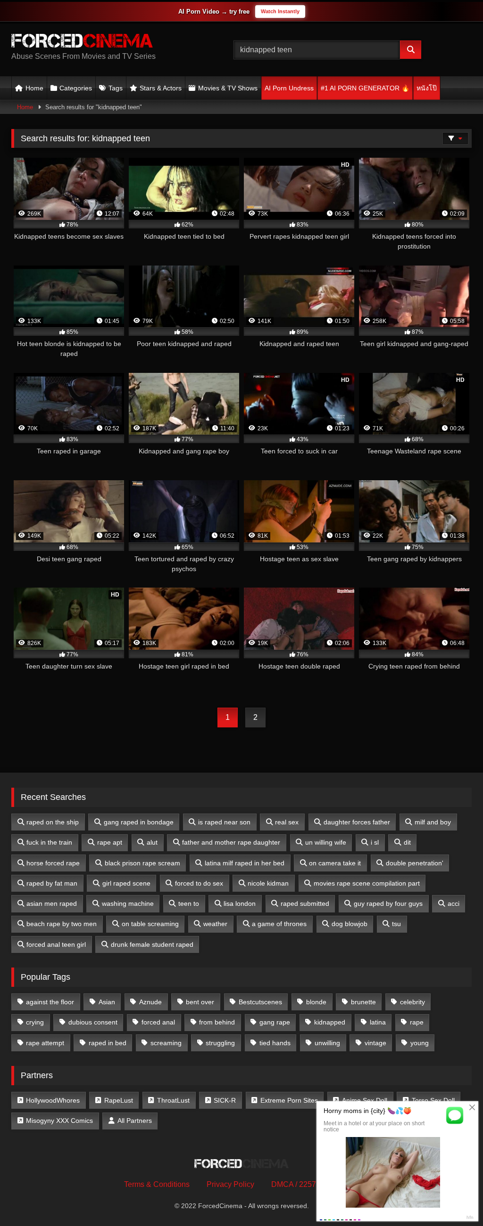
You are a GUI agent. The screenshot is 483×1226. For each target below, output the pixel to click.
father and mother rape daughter (231, 842)
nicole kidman (268, 883)
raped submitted (305, 903)
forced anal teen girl (56, 944)
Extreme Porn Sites (289, 1100)
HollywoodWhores (53, 1100)
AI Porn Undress (289, 88)
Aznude (150, 1002)
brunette (363, 1002)
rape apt (109, 842)
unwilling (327, 1043)
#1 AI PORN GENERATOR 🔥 (365, 88)
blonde (316, 1002)
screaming (166, 1043)
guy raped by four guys (388, 903)
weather (215, 924)
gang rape (274, 1022)
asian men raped (51, 903)
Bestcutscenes (260, 1002)
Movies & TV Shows (228, 88)
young (419, 1043)
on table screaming (150, 924)
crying (35, 1022)
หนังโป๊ (426, 88)
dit (407, 842)
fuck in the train (49, 842)
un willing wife (325, 842)
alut (152, 842)
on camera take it (335, 863)
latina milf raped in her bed (244, 863)
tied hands (275, 1043)
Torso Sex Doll (433, 1100)
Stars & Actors (161, 88)
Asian (107, 1002)
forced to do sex (199, 883)
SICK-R (225, 1100)
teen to (188, 903)
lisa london (240, 903)
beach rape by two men (61, 924)
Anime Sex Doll (364, 1100)
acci (453, 903)
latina (378, 1022)
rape (417, 1022)
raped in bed (107, 1043)
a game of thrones (279, 924)
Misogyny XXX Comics (59, 1120)
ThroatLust (173, 1100)
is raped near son (224, 822)
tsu (396, 924)
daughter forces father (357, 822)
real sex (287, 822)
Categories (75, 88)
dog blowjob (349, 924)
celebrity (412, 1002)
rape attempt (45, 1043)
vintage (375, 1043)
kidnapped (329, 1022)
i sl (375, 842)
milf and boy (433, 822)
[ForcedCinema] (107, 42)
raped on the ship (52, 822)
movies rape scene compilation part (367, 883)
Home (34, 88)
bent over (200, 1002)
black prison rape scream (142, 863)
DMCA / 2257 (293, 1184)
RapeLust (118, 1100)
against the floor (50, 1002)
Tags (115, 88)
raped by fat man (51, 883)
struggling (220, 1043)
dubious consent (92, 1022)
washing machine (128, 903)
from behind (217, 1022)
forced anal (158, 1022)
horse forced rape (53, 863)
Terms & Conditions (157, 1184)
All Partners (134, 1120)
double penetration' (414, 863)
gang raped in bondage (139, 822)
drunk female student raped (152, 944)
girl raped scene (126, 883)
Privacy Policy (230, 1184)
